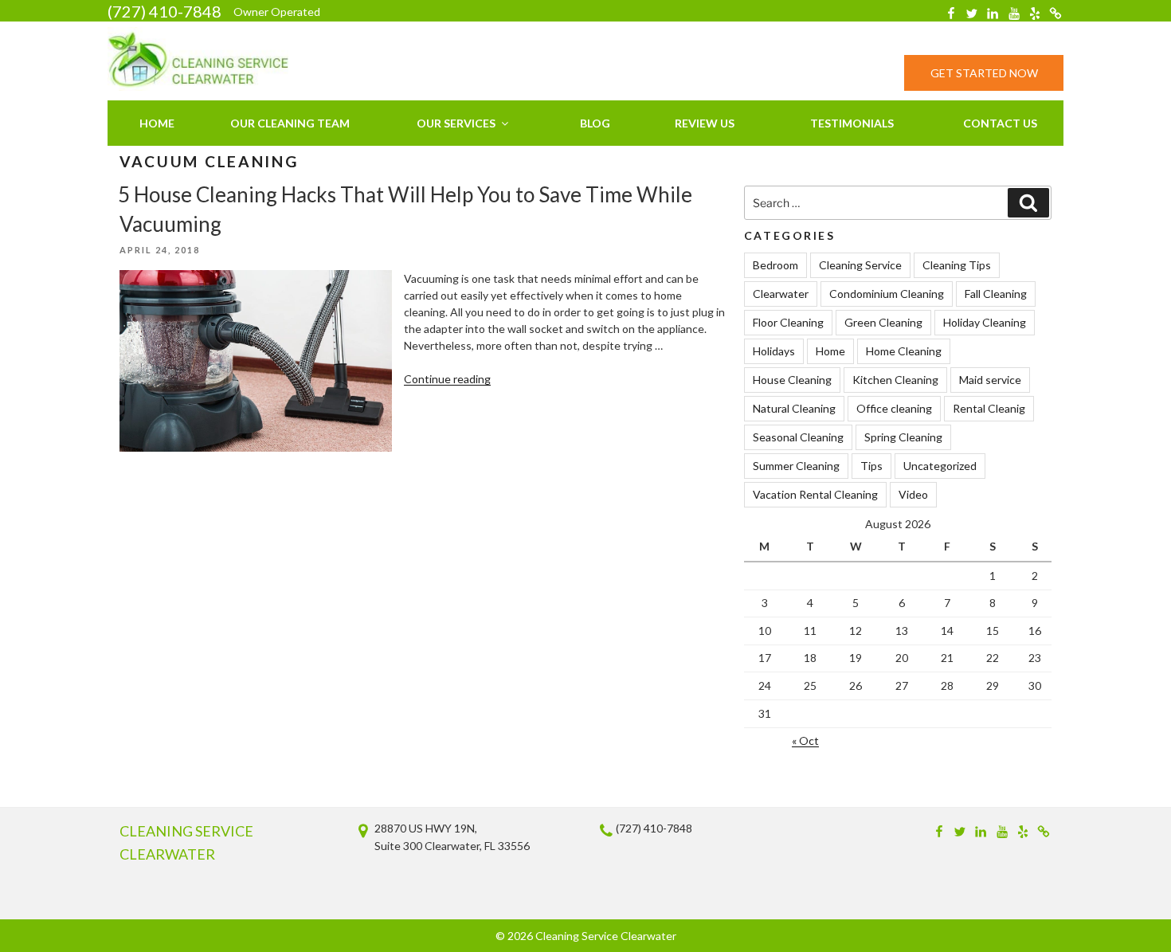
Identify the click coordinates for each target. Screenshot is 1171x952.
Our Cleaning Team (290, 123)
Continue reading (447, 379)
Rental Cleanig (989, 408)
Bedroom (775, 265)
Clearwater (781, 293)
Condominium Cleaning (886, 293)
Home (156, 123)
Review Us (704, 123)
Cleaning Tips (956, 265)
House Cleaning (792, 379)
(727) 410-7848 (164, 11)
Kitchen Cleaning (895, 379)
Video (913, 494)
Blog (595, 123)
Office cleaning (894, 408)
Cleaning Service (860, 265)
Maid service (990, 379)
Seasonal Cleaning (798, 437)
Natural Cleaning (794, 408)
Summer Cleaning (796, 465)
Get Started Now (984, 73)
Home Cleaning (904, 351)
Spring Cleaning (903, 437)
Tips (871, 465)
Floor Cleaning (788, 322)
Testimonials (852, 123)
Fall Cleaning (996, 293)
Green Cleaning (883, 322)
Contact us (1000, 123)
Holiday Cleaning (984, 322)
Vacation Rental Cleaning (815, 494)
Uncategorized (940, 465)
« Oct (805, 740)
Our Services (456, 123)
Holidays (774, 351)
